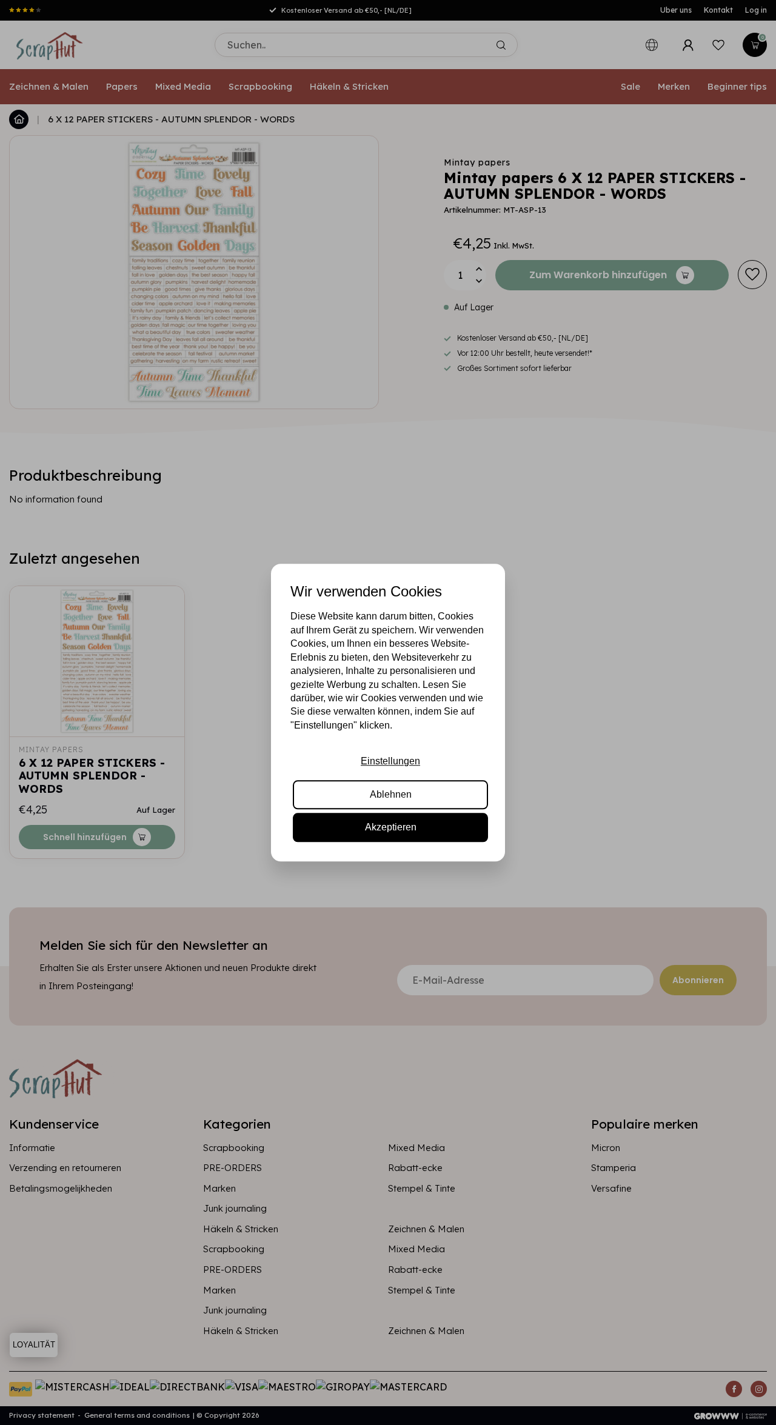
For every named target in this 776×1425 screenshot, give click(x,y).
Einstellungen (390, 761)
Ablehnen (391, 794)
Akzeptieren (390, 827)
